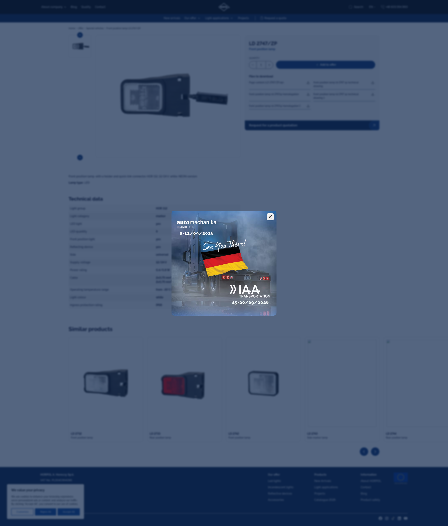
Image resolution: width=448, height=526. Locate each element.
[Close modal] (270, 216)
